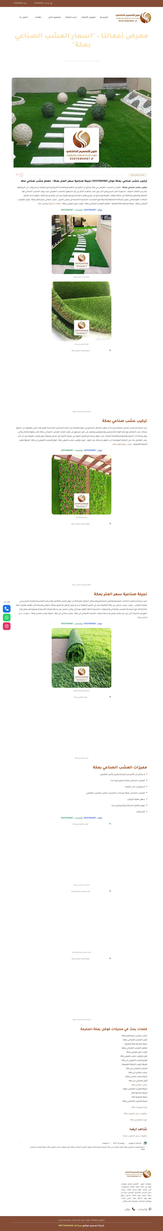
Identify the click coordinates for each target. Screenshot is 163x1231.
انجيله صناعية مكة (99, 1147)
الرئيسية (96, 61)
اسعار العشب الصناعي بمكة (134, 1147)
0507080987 (90, 210)
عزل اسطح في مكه (138, 1120)
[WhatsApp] (7, 617)
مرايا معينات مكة (139, 1107)
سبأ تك (78, 1226)
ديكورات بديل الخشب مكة (135, 1114)
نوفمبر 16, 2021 (118, 1143)
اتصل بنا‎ (23, 17)
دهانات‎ (38, 17)
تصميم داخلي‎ (54, 17)
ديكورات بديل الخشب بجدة (135, 1136)
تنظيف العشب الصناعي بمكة (81, 1147)
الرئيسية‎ (104, 17)
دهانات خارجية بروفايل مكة (49, 204)
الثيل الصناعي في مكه (115, 1147)
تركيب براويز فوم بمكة (122, 444)
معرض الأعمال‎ (88, 17)
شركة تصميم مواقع (93, 1226)
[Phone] (7, 609)
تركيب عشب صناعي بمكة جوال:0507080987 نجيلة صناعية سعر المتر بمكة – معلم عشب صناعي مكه (84, 181)
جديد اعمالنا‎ (71, 17)
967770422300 (66, 1226)
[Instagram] (7, 626)
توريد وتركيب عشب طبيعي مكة (58, 1147)
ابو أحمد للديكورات (134, 1143)
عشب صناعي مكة (137, 175)
